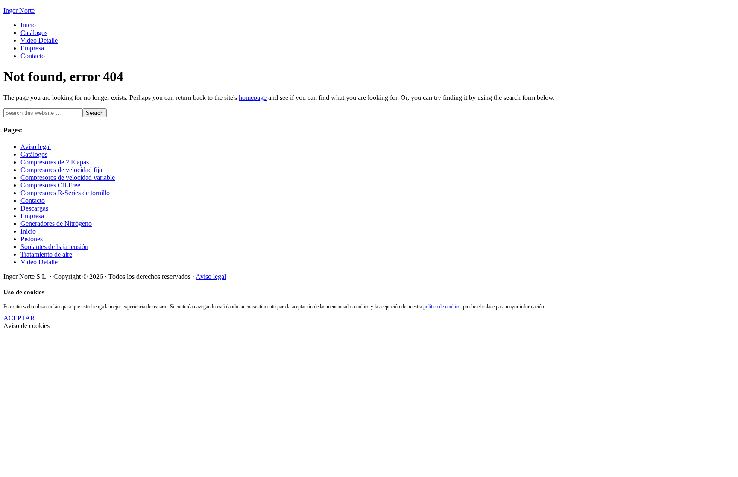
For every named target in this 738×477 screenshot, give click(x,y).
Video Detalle (39, 262)
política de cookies (441, 307)
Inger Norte (19, 10)
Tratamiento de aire (46, 254)
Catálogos (33, 154)
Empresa (32, 215)
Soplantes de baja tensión (54, 246)
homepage (252, 97)
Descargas (34, 208)
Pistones (31, 239)
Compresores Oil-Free (50, 185)
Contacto (32, 200)
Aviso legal (35, 146)
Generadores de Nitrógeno (56, 223)
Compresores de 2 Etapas (54, 162)
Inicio (28, 231)
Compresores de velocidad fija (61, 169)
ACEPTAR (19, 318)
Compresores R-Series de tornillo (65, 192)
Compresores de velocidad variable (67, 177)
